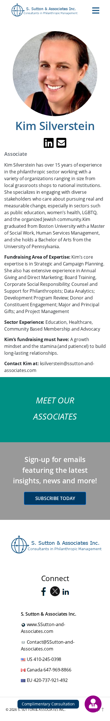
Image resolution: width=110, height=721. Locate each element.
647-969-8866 (57, 670)
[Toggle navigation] (96, 10)
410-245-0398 (47, 659)
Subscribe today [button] (55, 498)
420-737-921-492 (51, 680)
